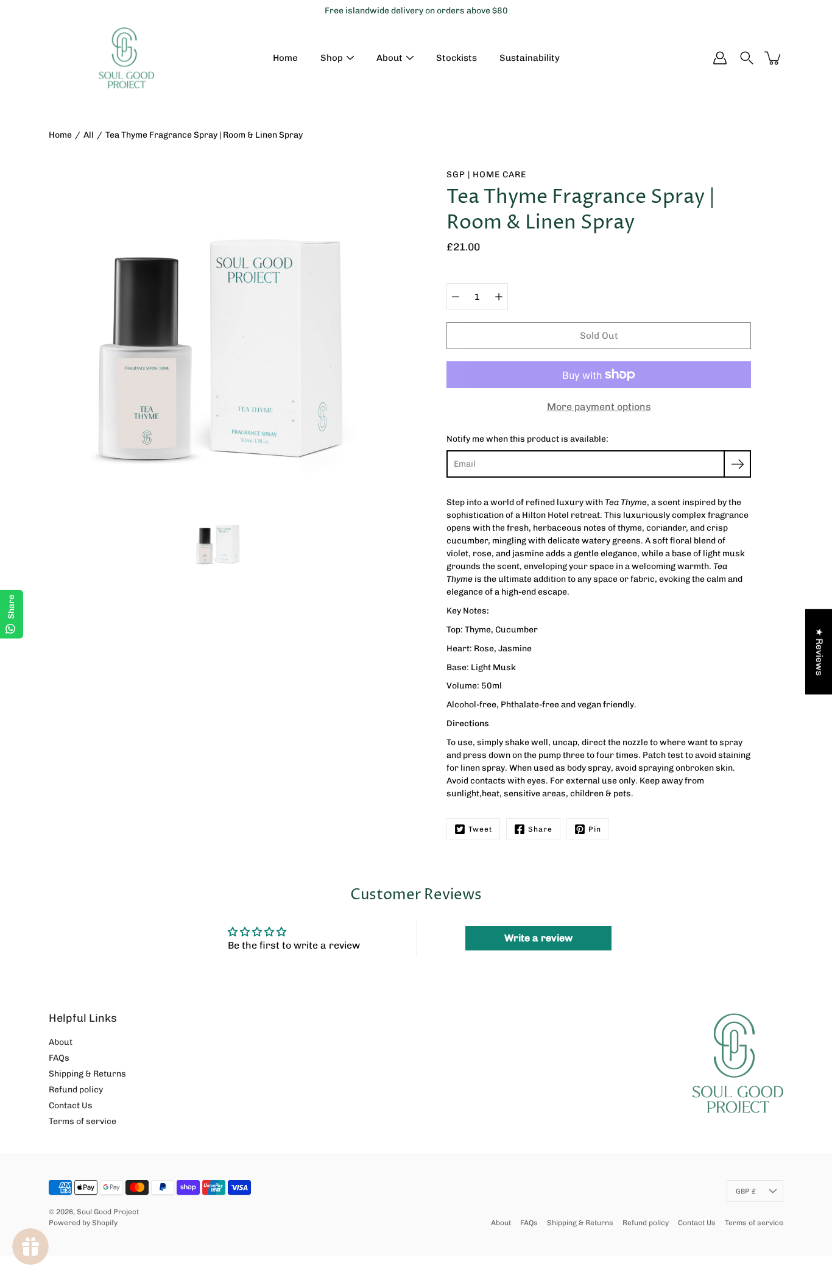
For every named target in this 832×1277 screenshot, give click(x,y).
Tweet (480, 829)
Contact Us (71, 1105)
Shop (331, 57)
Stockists (456, 57)
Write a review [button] (538, 938)
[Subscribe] (737, 464)
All (88, 135)
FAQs (59, 1058)
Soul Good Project (108, 1212)
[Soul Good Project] (126, 57)
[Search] (746, 58)
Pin (594, 829)
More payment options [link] (599, 406)
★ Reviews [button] (819, 652)
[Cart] (773, 58)
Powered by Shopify (83, 1223)
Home (285, 57)
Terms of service (82, 1121)
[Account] (720, 58)
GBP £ (746, 1191)
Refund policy (76, 1089)
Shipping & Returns (87, 1074)
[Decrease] (455, 296)
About (389, 57)
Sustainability (529, 57)
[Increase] (499, 296)
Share (540, 829)
